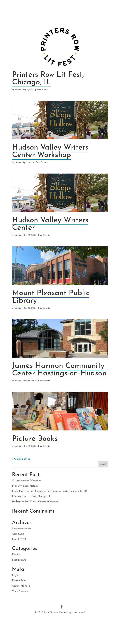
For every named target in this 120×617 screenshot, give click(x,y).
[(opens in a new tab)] (60, 47)
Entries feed (19, 580)
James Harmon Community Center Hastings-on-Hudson (59, 369)
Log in (15, 575)
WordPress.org (20, 591)
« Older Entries (21, 459)
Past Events (42, 90)
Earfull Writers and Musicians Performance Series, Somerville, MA (50, 491)
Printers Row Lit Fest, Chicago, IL (48, 78)
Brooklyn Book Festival (25, 486)
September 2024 (21, 528)
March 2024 (19, 539)
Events (16, 554)
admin (18, 90)
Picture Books (35, 439)
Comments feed (21, 586)
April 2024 (18, 534)
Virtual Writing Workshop (26, 481)
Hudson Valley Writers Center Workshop (50, 151)
